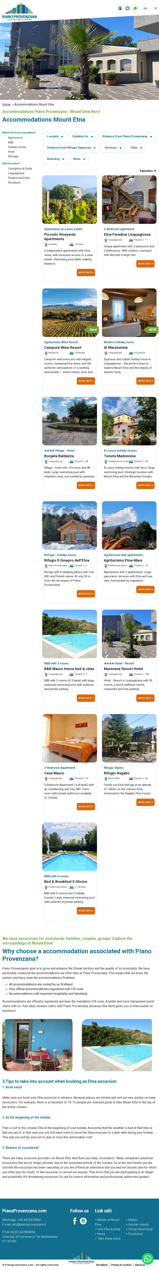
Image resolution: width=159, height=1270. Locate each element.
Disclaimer (102, 1265)
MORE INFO (85, 272)
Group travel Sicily (139, 1229)
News (100, 1234)
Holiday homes (17, 147)
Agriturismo (15, 137)
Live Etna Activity (107, 1229)
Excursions (134, 1234)
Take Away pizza (107, 1238)
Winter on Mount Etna (107, 1222)
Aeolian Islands (137, 1224)
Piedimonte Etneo (19, 177)
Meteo (131, 1220)
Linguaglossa (16, 173)
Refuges (13, 156)
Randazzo (14, 182)
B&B (10, 142)
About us (140, 1265)
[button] (154, 8)
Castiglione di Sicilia (20, 168)
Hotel (11, 151)
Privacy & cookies (121, 1265)
